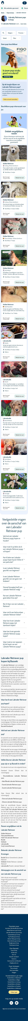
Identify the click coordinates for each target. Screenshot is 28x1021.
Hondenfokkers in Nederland (14, 978)
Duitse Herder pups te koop (14, 941)
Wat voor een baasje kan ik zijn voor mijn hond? (14, 905)
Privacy (16, 1008)
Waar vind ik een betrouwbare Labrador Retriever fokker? (13, 613)
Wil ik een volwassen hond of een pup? (11, 903)
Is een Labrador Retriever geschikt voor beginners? (11, 569)
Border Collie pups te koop (14, 939)
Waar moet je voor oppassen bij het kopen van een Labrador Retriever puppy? (12, 644)
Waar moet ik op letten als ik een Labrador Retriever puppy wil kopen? (13, 549)
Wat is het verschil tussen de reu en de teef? (13, 892)
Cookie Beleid (22, 1008)
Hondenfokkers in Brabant (14, 984)
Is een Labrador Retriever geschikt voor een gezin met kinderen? (12, 578)
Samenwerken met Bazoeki (14, 961)
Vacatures (14, 959)
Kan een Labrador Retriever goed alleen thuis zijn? (12, 596)
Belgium (10, 33)
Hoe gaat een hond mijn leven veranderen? (12, 884)
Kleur (14, 38)
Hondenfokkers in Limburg (14, 982)
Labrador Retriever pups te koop (14, 932)
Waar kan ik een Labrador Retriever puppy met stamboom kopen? (11, 622)
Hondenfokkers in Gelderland (14, 988)
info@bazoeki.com (14, 963)
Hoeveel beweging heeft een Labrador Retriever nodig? (12, 588)
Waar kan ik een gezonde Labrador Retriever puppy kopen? (11, 633)
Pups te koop (14, 950)
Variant (5, 38)
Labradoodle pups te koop (14, 934)
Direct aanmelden (14, 970)
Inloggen (14, 972)
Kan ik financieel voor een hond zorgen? (12, 886)
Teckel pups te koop (14, 945)
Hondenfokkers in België (14, 980)
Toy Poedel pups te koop (14, 936)
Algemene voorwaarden (8, 1008)
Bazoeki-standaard (14, 956)
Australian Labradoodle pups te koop (14, 928)
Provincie (20, 33)
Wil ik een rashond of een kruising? (10, 890)
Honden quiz (14, 952)
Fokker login (14, 992)
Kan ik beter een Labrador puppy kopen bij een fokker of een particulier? (13, 559)
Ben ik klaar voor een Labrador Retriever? (13, 605)
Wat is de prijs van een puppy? (9, 877)
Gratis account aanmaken (10, 99)
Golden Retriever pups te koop (14, 930)
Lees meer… (24, 24)
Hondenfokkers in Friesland (14, 986)
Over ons (14, 954)
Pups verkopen (14, 968)
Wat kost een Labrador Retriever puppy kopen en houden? (11, 538)
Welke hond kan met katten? (9, 888)
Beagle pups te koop (14, 943)
